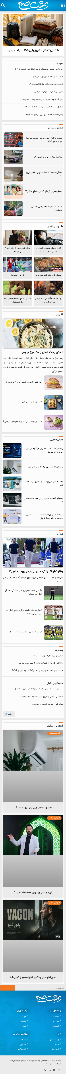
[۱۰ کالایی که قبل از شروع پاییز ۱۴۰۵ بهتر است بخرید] (33, 30)
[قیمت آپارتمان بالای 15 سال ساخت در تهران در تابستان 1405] (13, 139)
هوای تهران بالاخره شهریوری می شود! (47, 76)
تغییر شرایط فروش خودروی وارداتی (48, 91)
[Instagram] (59, 1070)
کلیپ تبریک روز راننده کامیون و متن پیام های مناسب (48, 250)
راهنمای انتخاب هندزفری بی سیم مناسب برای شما (43, 500)
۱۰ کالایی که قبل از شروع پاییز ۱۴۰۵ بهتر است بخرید (33, 50)
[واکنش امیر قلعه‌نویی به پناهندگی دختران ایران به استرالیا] (53, 599)
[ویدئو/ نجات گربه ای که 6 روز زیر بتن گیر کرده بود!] (48, 288)
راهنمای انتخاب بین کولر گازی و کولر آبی (45, 467)
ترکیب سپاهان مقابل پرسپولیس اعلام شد (23, 632)
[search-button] (3, 5)
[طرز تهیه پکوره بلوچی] (53, 409)
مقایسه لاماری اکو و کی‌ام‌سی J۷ (48, 157)
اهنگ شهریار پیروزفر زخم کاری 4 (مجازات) (17, 250)
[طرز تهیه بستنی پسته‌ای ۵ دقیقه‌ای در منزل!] (53, 429)
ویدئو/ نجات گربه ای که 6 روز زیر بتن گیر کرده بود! (48, 300)
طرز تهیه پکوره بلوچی (32, 402)
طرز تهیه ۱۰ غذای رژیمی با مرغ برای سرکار (23, 382)
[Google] (49, 1070)
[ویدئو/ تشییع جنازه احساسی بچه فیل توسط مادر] (17, 288)
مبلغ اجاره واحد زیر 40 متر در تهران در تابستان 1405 (42, 99)
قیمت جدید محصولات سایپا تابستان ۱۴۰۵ (46, 84)
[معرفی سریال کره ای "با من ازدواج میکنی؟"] (13, 191)
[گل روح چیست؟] (17, 264)
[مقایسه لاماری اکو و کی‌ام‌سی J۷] (13, 157)
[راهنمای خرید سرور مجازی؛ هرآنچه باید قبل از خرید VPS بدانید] (12, 450)
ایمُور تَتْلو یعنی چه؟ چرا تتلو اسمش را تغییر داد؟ (33, 977)
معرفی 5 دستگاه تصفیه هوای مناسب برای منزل (44, 174)
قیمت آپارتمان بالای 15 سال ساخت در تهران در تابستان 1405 (43, 139)
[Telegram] (54, 1070)
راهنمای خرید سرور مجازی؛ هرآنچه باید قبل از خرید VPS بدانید (43, 450)
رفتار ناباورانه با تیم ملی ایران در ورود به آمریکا (44, 114)
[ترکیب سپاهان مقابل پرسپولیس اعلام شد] (53, 639)
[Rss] (45, 1070)
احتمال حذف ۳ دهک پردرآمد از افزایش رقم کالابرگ (42, 107)
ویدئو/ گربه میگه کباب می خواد (48, 275)
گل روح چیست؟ (17, 275)
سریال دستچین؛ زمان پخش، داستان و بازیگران (45, 208)
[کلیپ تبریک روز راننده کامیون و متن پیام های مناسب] (48, 237)
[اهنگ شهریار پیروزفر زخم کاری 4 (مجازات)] (17, 237)
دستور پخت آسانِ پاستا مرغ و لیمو (42, 352)
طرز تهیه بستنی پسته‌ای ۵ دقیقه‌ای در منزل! (22, 421)
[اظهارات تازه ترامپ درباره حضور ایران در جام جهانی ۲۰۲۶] (53, 619)
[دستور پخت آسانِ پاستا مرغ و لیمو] (33, 333)
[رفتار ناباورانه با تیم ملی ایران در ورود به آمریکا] (33, 552)
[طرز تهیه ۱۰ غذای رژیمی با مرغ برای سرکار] (53, 389)
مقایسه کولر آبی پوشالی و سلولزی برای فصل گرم (44, 483)
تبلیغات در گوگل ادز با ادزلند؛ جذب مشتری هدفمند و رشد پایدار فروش (44, 516)
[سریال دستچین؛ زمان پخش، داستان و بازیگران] (13, 208)
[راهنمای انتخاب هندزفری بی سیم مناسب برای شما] (12, 500)
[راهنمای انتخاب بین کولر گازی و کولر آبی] (12, 467)
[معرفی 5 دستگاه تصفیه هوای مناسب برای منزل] (13, 174)
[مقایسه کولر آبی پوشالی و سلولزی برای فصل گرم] (12, 483)
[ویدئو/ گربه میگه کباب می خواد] (48, 264)
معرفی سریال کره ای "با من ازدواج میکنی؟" (43, 191)
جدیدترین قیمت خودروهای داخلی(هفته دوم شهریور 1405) (39, 69)
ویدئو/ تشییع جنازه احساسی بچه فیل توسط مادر (17, 300)
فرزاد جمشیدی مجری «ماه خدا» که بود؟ (33, 892)
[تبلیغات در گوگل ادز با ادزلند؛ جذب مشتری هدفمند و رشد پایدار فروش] (12, 516)
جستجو (7, 987)
